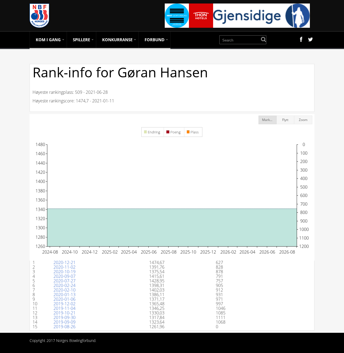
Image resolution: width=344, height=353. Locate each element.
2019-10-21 (64, 313)
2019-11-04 (64, 308)
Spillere (81, 39)
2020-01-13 (64, 294)
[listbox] (172, 132)
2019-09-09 (64, 322)
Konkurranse (117, 39)
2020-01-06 (64, 299)
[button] (268, 120)
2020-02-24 (64, 285)
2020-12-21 (64, 262)
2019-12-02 (64, 304)
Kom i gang (48, 39)
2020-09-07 (64, 276)
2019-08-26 (64, 327)
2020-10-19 (64, 272)
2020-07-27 (64, 281)
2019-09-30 (64, 317)
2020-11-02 (64, 267)
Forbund (154, 39)
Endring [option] (154, 132)
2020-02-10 (64, 290)
